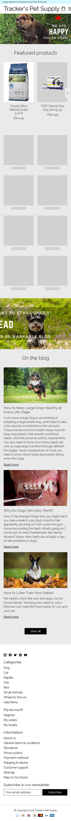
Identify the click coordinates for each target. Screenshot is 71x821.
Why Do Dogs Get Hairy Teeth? (29, 510)
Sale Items (11, 702)
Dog (6, 668)
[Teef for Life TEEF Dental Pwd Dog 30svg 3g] (52, 82)
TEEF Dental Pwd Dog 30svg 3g (52, 107)
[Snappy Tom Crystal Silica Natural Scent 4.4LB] (19, 82)
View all (35, 631)
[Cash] (23, 815)
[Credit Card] (34, 815)
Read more (11, 464)
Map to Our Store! (16, 777)
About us (10, 738)
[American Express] (52, 815)
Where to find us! (15, 697)
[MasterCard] (40, 815)
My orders (10, 720)
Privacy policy (13, 753)
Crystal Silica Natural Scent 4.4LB (18, 109)
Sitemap (9, 772)
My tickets (10, 725)
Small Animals (13, 692)
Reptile (8, 677)
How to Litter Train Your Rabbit (29, 593)
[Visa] (46, 815)
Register (9, 715)
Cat (6, 672)
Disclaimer (11, 748)
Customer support (16, 767)
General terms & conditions (22, 743)
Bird (6, 687)
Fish (6, 682)
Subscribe (55, 792)
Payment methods (16, 757)
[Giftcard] (29, 815)
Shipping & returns (16, 762)
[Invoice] (17, 815)
